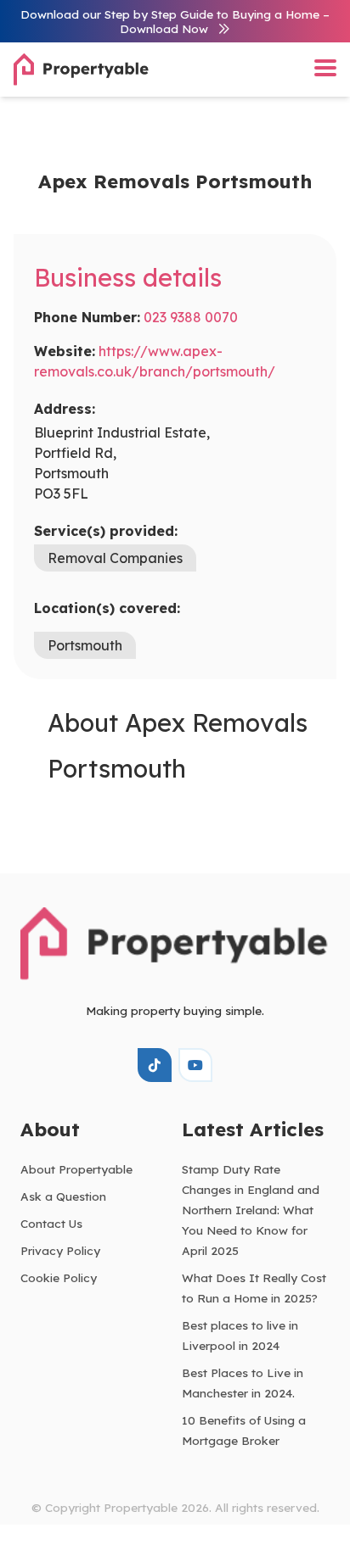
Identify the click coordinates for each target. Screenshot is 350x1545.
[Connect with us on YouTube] (195, 1065)
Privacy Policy (60, 1250)
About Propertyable (76, 1169)
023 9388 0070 (191, 317)
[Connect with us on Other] (155, 1065)
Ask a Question (63, 1196)
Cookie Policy (58, 1277)
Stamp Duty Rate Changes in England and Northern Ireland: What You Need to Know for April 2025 (250, 1210)
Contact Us (51, 1223)
